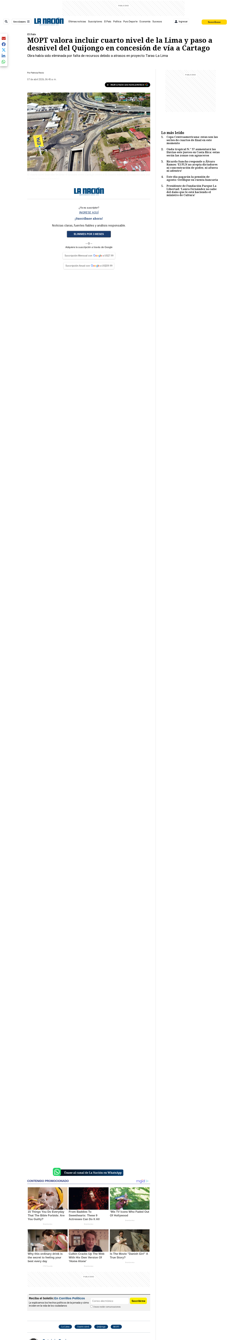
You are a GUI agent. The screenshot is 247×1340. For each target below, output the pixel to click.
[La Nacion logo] (49, 21)
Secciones (19, 21)
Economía (145, 21)
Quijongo (101, 1326)
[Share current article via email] (4, 38)
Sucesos (157, 21)
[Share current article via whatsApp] (4, 62)
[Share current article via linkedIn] (4, 56)
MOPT (116, 1326)
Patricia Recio (37, 72)
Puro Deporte (130, 21)
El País (107, 21)
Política (117, 21)
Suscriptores (95, 21)
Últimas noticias (77, 21)
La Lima (65, 1326)
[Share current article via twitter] (4, 50)
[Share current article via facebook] (4, 44)
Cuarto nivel (83, 1326)
